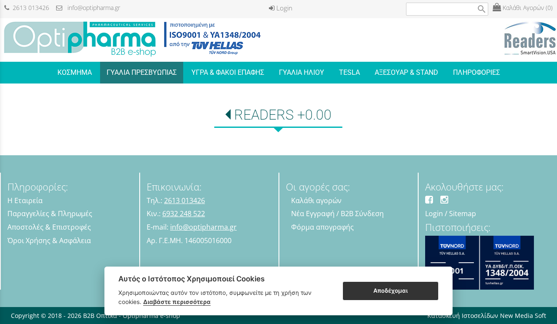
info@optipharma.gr (91, 7)
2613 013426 (29, 7)
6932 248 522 (183, 213)
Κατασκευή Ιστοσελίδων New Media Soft (486, 315)
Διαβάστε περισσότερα (177, 301)
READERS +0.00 (282, 115)
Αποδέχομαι (390, 290)
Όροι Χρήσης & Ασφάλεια (49, 240)
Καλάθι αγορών (316, 200)
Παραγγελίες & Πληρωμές (49, 213)
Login (283, 7)
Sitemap (462, 213)
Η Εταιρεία (25, 200)
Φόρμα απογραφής (322, 227)
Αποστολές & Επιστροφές (49, 227)
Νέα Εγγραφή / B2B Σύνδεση (337, 213)
